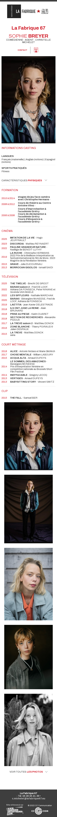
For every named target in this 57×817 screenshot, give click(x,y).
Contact (22, 50)
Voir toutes (26, 772)
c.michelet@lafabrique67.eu (28, 798)
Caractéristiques (22, 180)
